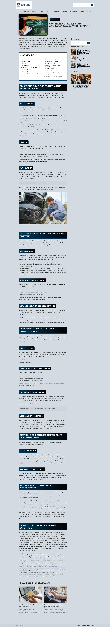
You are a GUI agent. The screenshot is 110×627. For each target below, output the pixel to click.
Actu (78, 49)
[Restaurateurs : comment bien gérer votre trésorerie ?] (55, 595)
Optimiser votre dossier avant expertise (53, 76)
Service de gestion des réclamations (31, 73)
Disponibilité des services (52, 70)
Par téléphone (27, 61)
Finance (46, 602)
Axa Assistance (27, 69)
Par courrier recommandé (52, 61)
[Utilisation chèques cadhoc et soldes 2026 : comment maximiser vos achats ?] (81, 79)
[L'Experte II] (24, 5)
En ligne (25, 63)
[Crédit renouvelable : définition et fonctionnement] (30, 595)
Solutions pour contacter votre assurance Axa (32, 59)
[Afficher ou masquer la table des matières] (49, 55)
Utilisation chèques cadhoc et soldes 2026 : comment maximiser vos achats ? (80, 86)
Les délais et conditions (52, 63)
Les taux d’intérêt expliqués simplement (83, 59)
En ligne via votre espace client (53, 59)
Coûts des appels (50, 68)
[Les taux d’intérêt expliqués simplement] (73, 59)
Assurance (54, 19)
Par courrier (26, 65)
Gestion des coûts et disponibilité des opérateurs (53, 66)
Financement (22, 602)
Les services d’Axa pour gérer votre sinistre (31, 67)
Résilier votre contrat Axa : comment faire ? (31, 76)
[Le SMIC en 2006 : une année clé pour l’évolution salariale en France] (73, 65)
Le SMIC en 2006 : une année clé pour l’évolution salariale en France (83, 66)
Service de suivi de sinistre (29, 71)
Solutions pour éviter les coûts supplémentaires (53, 73)
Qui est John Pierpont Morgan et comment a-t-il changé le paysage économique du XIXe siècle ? (83, 52)
